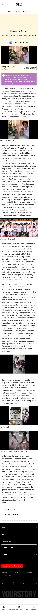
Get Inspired (9, 509)
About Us (4, 572)
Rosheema (18, 43)
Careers (16, 572)
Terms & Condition (6, 576)
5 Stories (27, 42)
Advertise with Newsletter (12, 566)
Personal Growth (10, 514)
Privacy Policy (30, 572)
